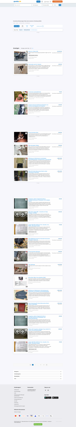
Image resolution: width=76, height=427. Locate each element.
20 (30, 48)
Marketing (16, 402)
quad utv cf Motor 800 (33, 51)
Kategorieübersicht (18, 399)
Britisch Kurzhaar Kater (33, 132)
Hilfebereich (16, 389)
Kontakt (15, 400)
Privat (27, 26)
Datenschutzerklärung (18, 397)
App (39, 1)
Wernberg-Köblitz (26, 29)
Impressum (16, 404)
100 (43, 364)
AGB (15, 393)
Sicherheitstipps (17, 391)
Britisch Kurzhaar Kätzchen (34, 251)
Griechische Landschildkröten (34, 91)
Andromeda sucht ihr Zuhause (34, 64)
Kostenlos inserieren (58, 1)
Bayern (20, 29)
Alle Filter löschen (34, 29)
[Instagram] (48, 390)
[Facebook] (45, 390)
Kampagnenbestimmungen (19, 406)
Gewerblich (32, 26)
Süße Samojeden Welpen (33, 145)
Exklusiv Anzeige (17, 411)
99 (40, 364)
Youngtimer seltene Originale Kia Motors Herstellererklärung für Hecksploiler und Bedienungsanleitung (37, 317)
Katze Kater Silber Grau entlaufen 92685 (37, 277)
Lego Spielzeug (31, 264)
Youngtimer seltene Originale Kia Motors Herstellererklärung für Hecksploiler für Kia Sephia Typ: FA (39, 200)
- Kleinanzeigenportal (32, 390)
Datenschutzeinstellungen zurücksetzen (19, 395)
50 (32, 48)
